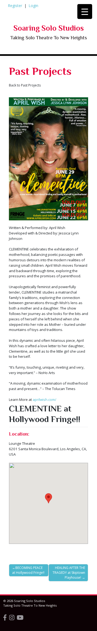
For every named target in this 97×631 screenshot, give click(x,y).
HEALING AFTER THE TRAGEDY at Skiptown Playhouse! (69, 572)
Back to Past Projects (25, 85)
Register (15, 5)
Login (33, 5)
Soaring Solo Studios (48, 28)
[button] (48, 498)
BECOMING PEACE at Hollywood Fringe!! (28, 570)
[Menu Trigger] (84, 11)
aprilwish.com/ (44, 399)
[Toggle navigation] (17, 60)
